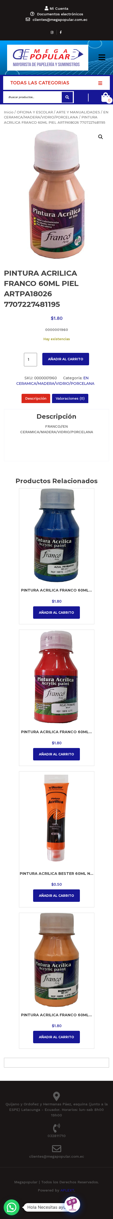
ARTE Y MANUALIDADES (78, 112)
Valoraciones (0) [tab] (70, 398)
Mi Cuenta (59, 8)
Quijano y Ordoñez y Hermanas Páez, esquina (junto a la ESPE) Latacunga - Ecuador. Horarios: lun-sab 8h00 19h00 (57, 1109)
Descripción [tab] (36, 398)
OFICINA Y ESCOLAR (35, 112)
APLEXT (67, 1190)
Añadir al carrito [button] (56, 613)
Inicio (8, 112)
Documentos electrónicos (60, 14)
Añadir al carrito (65, 359)
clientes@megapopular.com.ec (60, 19)
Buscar (67, 97)
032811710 (57, 1136)
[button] (102, 58)
